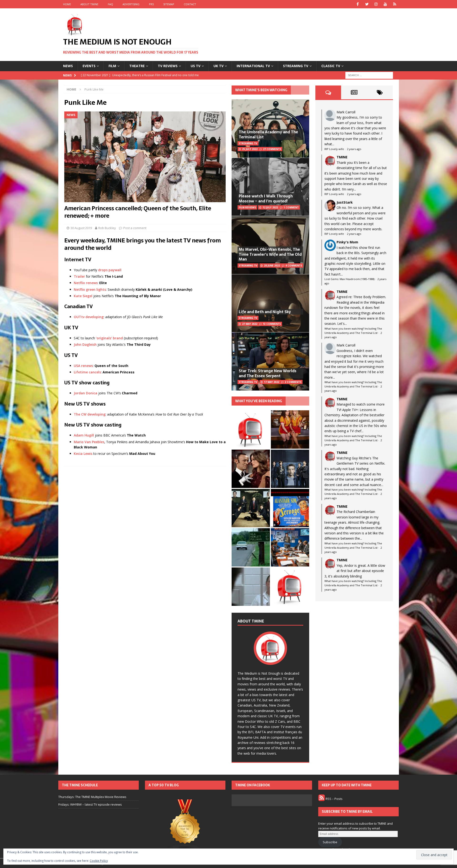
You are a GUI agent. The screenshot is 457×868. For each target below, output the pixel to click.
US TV (195, 66)
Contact (190, 4)
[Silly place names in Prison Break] (251, 547)
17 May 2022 (271, 382)
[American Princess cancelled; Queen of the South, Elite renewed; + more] (145, 156)
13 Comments (272, 324)
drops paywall (109, 270)
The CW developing (89, 414)
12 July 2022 (270, 207)
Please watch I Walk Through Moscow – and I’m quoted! (266, 198)
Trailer (79, 276)
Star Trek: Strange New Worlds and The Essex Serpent (267, 373)
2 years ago (354, 149)
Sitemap (168, 4)
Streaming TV (295, 66)
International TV (253, 66)
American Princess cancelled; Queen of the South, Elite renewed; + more (137, 212)
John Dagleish (85, 344)
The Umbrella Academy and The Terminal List (268, 134)
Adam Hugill (84, 435)
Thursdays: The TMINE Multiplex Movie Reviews (92, 797)
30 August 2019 (81, 228)
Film (112, 66)
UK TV (219, 66)
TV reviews (168, 66)
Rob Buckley (107, 228)
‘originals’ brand (109, 338)
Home (67, 4)
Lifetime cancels (87, 372)
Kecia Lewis (83, 453)
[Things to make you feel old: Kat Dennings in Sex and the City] (290, 429)
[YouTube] (385, 4)
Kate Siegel (83, 296)
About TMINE (89, 4)
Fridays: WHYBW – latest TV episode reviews (90, 804)
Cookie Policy (99, 861)
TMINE (342, 157)
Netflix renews (86, 283)
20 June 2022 (272, 265)
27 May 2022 (249, 324)
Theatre (137, 66)
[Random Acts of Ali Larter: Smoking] (251, 429)
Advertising (131, 4)
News (68, 66)
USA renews (83, 365)
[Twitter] (367, 4)
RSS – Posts (334, 799)
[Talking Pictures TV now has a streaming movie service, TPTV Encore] (290, 508)
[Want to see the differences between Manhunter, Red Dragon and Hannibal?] (251, 586)
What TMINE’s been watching (261, 90)
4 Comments (293, 265)
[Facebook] (357, 4)
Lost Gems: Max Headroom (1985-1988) (349, 279)
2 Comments (293, 382)
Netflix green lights (90, 289)
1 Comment (291, 207)
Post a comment (134, 228)
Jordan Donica (85, 393)
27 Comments (272, 149)
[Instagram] (376, 4)
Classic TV (330, 66)
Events (89, 66)
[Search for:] (369, 75)
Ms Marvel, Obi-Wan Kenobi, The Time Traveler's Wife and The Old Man (270, 254)
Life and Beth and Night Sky (265, 312)
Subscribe (330, 842)
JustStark (345, 202)
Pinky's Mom (347, 242)
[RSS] (395, 4)
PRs (151, 4)
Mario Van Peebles (89, 442)
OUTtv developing (89, 317)
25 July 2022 (250, 149)
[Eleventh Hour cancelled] (290, 586)
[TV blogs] (185, 825)
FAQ (110, 4)
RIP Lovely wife (334, 149)
